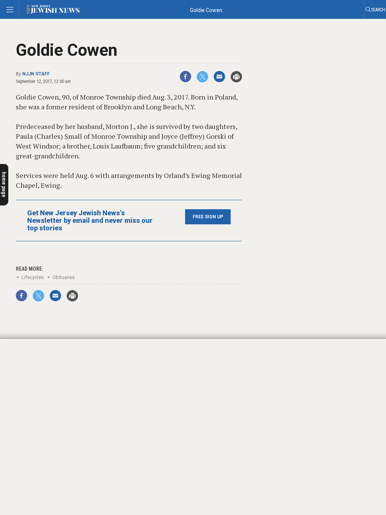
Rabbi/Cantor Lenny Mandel (40, 419)
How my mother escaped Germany (46, 428)
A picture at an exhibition (48, 408)
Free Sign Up (208, 216)
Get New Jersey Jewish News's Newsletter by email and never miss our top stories (90, 220)
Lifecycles (32, 277)
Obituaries (63, 277)
